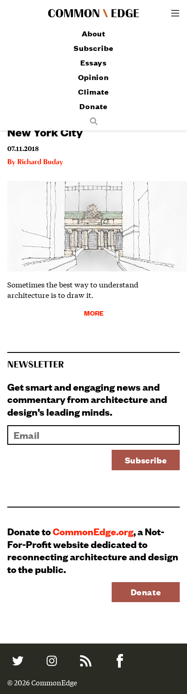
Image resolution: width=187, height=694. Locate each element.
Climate (93, 91)
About (94, 33)
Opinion (93, 77)
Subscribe (93, 48)
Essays (93, 62)
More (93, 312)
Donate (93, 106)
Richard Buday (40, 162)
